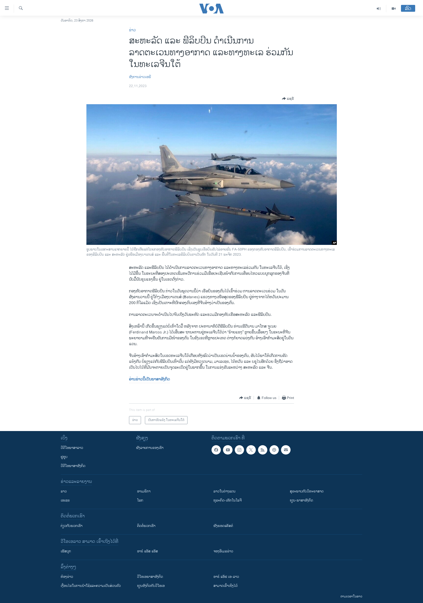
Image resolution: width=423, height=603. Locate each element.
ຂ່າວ (132, 30)
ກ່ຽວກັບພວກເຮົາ (71, 525)
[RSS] (262, 450)
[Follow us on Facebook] (216, 450)
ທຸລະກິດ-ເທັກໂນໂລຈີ (227, 500)
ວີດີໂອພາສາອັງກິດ (73, 465)
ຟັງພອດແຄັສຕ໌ (223, 525)
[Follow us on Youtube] (227, 450)
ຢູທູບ (64, 456)
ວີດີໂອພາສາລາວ (72, 447)
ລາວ (64, 491)
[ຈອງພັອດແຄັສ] (285, 450)
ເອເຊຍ (65, 500)
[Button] (288, 99)
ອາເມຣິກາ (144, 491)
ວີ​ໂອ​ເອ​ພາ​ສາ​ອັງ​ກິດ (150, 576)
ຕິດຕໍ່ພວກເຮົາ (146, 525)
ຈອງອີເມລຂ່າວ (223, 551)
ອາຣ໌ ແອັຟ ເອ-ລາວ (226, 576)
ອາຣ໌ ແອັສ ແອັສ (147, 551)
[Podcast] (274, 450)
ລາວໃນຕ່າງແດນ (224, 491)
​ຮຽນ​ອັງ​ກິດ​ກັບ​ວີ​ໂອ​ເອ (151, 585)
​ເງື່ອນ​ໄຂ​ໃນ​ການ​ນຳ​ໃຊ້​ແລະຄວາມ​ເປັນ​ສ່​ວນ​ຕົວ (91, 585)
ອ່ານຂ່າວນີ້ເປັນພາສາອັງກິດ (149, 379)
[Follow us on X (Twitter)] (251, 450)
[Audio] (378, 8)
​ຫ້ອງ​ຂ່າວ (67, 576)
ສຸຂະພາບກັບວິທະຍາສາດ (307, 491)
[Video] (393, 8)
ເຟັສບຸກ (66, 551)
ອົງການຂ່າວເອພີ (140, 77)
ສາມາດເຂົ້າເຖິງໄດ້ (225, 585)
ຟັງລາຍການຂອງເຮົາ (150, 447)
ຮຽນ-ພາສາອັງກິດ (301, 500)
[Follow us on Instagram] (239, 450)
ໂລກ (140, 500)
